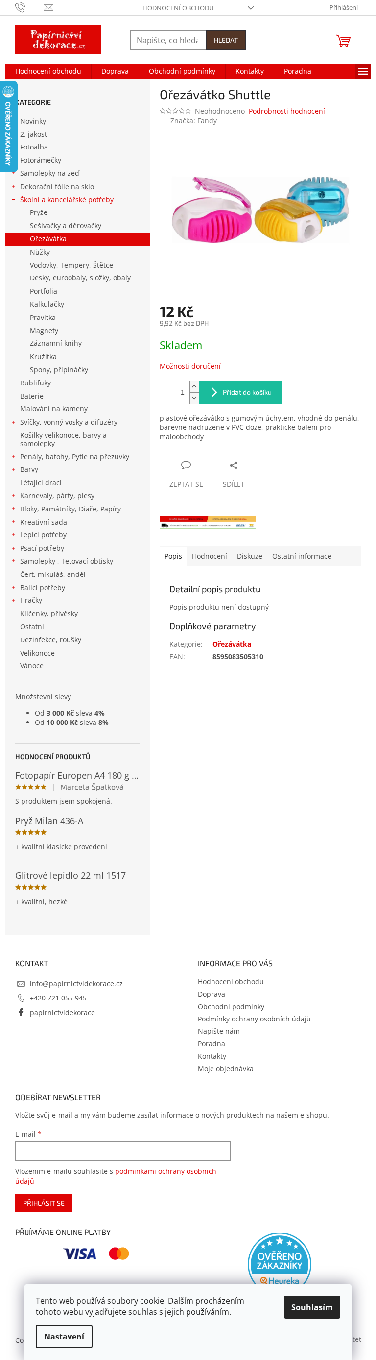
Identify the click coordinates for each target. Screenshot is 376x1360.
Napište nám (219, 1031)
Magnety (44, 330)
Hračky (31, 600)
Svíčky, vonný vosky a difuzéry (69, 421)
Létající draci (41, 482)
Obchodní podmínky (231, 1006)
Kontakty (212, 1056)
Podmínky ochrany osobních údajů (254, 1018)
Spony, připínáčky (59, 369)
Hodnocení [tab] (209, 556)
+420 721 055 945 (58, 997)
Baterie (32, 396)
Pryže (38, 212)
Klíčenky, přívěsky (49, 613)
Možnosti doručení (190, 366)
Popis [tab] (173, 556)
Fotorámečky (40, 160)
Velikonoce (37, 653)
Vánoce (32, 665)
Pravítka (43, 317)
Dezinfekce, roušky (50, 639)
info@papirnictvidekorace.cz (76, 983)
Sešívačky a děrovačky (65, 225)
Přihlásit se (44, 1203)
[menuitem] (48, 71)
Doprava (211, 994)
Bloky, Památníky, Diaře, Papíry (70, 508)
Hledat (226, 40)
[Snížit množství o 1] (194, 398)
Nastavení (64, 1336)
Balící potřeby (42, 587)
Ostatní (32, 626)
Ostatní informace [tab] (301, 556)
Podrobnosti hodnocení (287, 111)
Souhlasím (312, 1307)
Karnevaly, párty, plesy (57, 495)
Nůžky (40, 251)
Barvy (29, 469)
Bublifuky (35, 382)
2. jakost (33, 134)
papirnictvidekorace (62, 1012)
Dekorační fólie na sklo (57, 186)
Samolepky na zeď (49, 173)
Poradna (211, 1043)
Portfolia (43, 291)
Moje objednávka (226, 1068)
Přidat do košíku (247, 392)
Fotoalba (34, 146)
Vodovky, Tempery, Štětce (71, 265)
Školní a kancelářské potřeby (67, 199)
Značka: (193, 120)
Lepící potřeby (43, 534)
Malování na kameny (54, 408)
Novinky (33, 121)
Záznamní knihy (56, 343)
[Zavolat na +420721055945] (29, 6)
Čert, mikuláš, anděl (53, 574)
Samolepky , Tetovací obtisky (66, 561)
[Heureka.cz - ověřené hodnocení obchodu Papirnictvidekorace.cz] (279, 1264)
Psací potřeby (42, 547)
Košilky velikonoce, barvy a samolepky (63, 439)
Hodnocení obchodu (177, 7)
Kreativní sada (43, 522)
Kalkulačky (47, 304)
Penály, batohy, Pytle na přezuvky (74, 456)
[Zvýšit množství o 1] (194, 386)
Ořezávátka (48, 238)
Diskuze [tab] (249, 556)
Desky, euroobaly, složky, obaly (80, 277)
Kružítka (43, 356)
